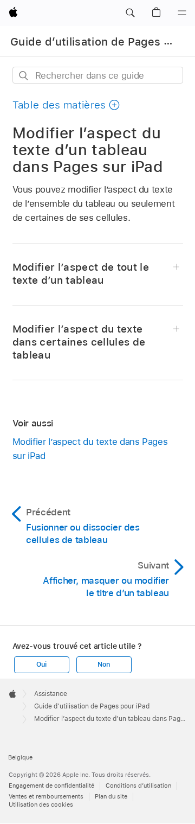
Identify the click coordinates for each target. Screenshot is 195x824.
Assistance (50, 694)
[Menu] (182, 13)
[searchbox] (97, 75)
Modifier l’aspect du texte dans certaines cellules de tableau (79, 342)
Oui (41, 664)
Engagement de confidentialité (51, 785)
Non (103, 664)
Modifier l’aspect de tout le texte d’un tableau (81, 273)
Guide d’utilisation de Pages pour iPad (92, 706)
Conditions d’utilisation (138, 785)
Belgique (20, 757)
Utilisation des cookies (41, 804)
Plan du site (111, 796)
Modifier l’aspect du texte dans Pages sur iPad (90, 448)
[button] (130, 13)
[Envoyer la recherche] (24, 75)
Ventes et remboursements (46, 796)
